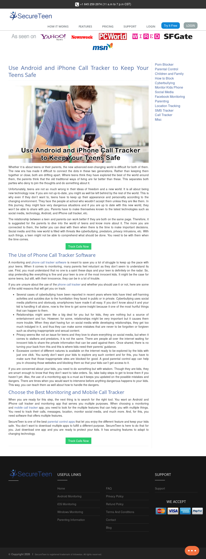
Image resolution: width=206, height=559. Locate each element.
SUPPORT (130, 26)
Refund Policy (115, 504)
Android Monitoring (69, 496)
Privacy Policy (115, 496)
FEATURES (85, 26)
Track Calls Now (78, 246)
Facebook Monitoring (170, 96)
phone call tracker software (49, 262)
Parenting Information (71, 520)
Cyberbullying (165, 83)
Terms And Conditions (120, 512)
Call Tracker (163, 114)
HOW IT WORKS (58, 26)
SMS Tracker (164, 110)
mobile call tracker (26, 407)
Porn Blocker (164, 64)
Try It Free (170, 25)
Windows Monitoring (70, 512)
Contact (111, 520)
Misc (158, 119)
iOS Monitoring (66, 504)
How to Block (164, 78)
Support (160, 488)
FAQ (109, 488)
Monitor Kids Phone (169, 87)
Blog (109, 527)
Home (61, 488)
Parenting (162, 101)
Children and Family (169, 73)
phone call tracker (69, 284)
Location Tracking (167, 105)
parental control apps (61, 421)
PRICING (107, 26)
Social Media (164, 92)
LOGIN (150, 26)
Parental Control (166, 69)
